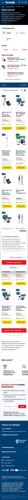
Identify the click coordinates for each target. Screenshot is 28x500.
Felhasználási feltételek (10, 498)
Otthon (3, 6)
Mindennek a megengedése (14, 262)
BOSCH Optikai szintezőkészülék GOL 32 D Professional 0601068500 (21, 308)
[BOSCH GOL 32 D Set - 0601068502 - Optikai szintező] (4, 59)
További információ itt (19, 415)
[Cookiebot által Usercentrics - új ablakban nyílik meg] (19, 231)
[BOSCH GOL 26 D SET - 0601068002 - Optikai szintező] (7, 180)
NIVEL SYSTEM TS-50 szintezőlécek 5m (21, 192)
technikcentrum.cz (9, 466)
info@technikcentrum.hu (10, 435)
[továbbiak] (21, 335)
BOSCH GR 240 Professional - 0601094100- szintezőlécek (15, 73)
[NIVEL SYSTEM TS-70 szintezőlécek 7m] (21, 218)
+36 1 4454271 (6, 428)
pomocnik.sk (7, 463)
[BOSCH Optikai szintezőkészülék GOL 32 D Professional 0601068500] (21, 295)
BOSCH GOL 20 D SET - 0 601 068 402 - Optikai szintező (16, 66)
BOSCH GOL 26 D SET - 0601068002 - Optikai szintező (6, 192)
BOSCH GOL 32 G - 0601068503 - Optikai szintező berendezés (7, 308)
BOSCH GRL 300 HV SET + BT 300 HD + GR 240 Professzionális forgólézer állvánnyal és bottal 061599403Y (20, 153)
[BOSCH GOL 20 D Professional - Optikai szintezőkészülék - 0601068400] (7, 218)
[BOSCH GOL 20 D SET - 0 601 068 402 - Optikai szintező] (4, 67)
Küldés (22, 406)
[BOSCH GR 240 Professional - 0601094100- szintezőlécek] (4, 74)
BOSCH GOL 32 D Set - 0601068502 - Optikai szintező (16, 58)
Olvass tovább (6, 22)
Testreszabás (13, 267)
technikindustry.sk (9, 460)
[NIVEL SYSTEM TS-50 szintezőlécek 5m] (21, 180)
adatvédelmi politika (13, 496)
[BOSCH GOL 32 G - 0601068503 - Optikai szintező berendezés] (7, 295)
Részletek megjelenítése (16, 257)
